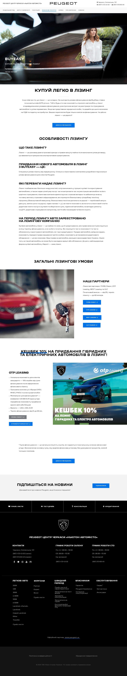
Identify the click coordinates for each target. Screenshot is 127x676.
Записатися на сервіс (61, 601)
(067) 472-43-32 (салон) (22, 553)
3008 (15, 592)
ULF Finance (91, 325)
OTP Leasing (91, 309)
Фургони (39, 581)
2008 (15, 585)
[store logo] (63, 3)
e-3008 (15, 596)
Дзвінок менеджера (63, 125)
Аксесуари (101, 592)
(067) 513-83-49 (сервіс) (22, 557)
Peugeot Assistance (84, 589)
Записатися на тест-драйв (63, 592)
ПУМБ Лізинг (91, 302)
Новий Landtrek (19, 613)
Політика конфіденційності (40, 656)
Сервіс (100, 585)
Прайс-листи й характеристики (62, 588)
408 (14, 589)
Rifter (15, 616)
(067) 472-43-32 (104, 4)
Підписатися (101, 485)
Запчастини (102, 589)
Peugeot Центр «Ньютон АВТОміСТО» (22, 3)
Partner (37, 586)
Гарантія (79, 585)
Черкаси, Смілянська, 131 (107, 2)
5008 (15, 599)
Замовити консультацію (60, 596)
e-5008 (15, 603)
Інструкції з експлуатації (82, 592)
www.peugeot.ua (72, 637)
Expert (36, 589)
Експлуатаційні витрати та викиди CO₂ (63, 606)
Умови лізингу (17, 417)
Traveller (16, 620)
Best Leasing (91, 317)
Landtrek (16, 609)
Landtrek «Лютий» (20, 606)
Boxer (36, 593)
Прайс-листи (18, 624)
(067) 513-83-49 (118, 4)
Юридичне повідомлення (86, 656)
